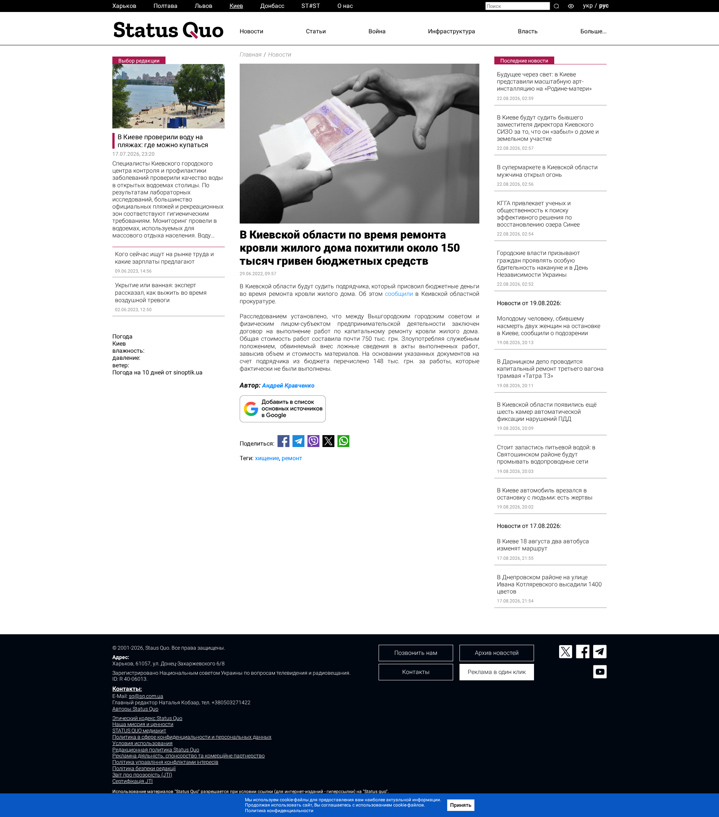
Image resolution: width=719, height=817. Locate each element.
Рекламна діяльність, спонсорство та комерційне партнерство (188, 756)
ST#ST (310, 5)
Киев (236, 5)
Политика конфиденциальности (279, 810)
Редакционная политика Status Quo (155, 750)
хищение (267, 458)
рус (604, 5)
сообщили (399, 293)
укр (588, 5)
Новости (251, 31)
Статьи (316, 31)
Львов (203, 5)
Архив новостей (497, 652)
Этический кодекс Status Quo (147, 718)
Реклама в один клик (497, 671)
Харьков (124, 5)
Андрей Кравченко (288, 385)
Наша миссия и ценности (142, 724)
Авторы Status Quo (135, 709)
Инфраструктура (451, 31)
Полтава (166, 5)
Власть (528, 31)
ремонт (292, 458)
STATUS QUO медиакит (139, 731)
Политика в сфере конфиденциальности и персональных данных (191, 737)
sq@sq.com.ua (146, 696)
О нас (345, 5)
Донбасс (272, 5)
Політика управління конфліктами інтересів (165, 762)
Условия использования (142, 743)
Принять (460, 805)
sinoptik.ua (188, 372)
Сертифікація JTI (132, 781)
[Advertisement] (359, 492)
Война (377, 31)
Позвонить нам (415, 652)
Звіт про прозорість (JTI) (142, 775)
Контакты (126, 688)
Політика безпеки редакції (144, 768)
